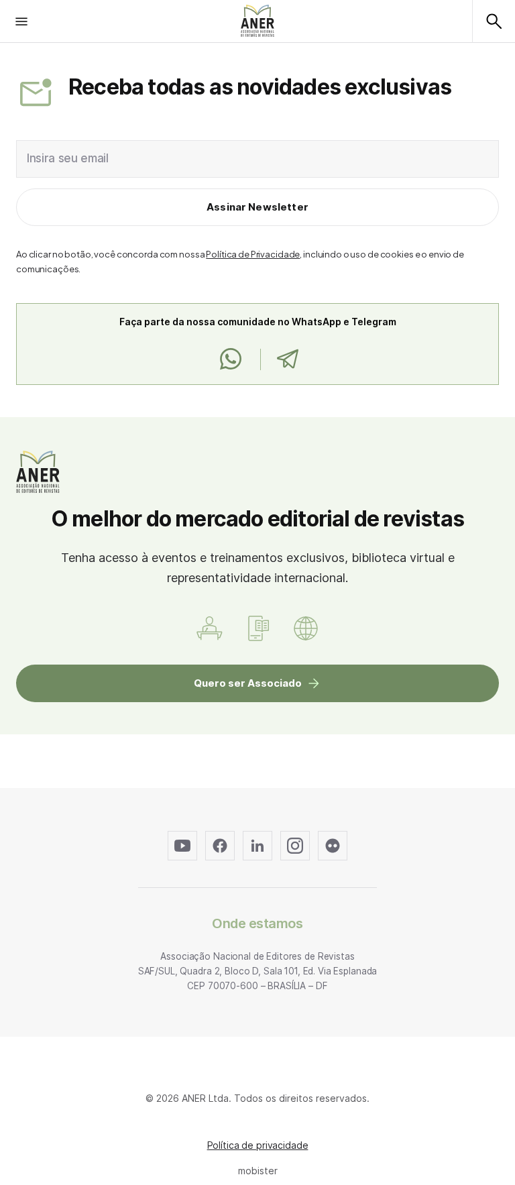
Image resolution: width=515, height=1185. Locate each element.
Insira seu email (68, 158)
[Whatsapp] (230, 359)
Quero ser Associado (248, 683)
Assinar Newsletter (257, 207)
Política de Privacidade (253, 254)
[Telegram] (287, 359)
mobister (258, 1170)
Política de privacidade (257, 1145)
